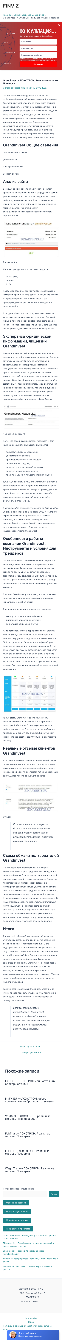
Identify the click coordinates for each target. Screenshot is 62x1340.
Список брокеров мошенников (18, 88)
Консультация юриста (17, 1211)
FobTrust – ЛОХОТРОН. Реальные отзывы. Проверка (27, 1135)
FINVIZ (11, 6)
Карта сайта (31, 1318)
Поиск (54, 1194)
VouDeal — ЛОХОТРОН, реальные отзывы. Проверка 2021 (28, 1117)
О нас (31, 1322)
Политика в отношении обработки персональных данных (27, 1328)
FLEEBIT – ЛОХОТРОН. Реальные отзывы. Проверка (27, 1152)
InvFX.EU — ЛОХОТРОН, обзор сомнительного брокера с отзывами (29, 1100)
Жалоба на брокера (16, 1203)
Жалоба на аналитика (17, 1220)
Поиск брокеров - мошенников (18, 1189)
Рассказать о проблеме (18, 1229)
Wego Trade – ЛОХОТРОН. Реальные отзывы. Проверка (29, 1170)
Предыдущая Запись (31, 1047)
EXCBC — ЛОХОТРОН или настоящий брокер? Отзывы (30, 1082)
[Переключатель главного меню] (56, 6)
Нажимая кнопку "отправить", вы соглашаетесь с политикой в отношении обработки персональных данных (37, 60)
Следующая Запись (31, 1052)
